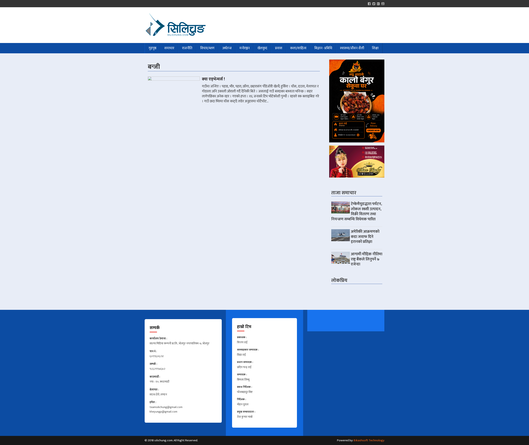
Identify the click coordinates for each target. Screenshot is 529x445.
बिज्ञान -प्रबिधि (323, 48)
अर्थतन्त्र (227, 48)
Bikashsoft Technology (369, 440)
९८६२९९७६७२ (157, 369)
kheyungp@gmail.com (163, 412)
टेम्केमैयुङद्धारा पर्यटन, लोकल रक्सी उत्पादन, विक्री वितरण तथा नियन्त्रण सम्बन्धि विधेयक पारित (356, 211)
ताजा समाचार (343, 193)
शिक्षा (375, 48)
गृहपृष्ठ (152, 48)
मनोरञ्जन (244, 48)
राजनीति (187, 48)
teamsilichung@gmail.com (166, 407)
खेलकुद (262, 48)
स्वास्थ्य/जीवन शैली (352, 48)
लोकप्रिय (339, 280)
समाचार (169, 48)
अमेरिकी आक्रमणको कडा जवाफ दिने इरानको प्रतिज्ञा (365, 236)
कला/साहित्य (298, 48)
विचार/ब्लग (207, 48)
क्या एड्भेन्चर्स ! (213, 79)
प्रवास (278, 48)
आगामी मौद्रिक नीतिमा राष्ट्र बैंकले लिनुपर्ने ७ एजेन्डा (366, 259)
